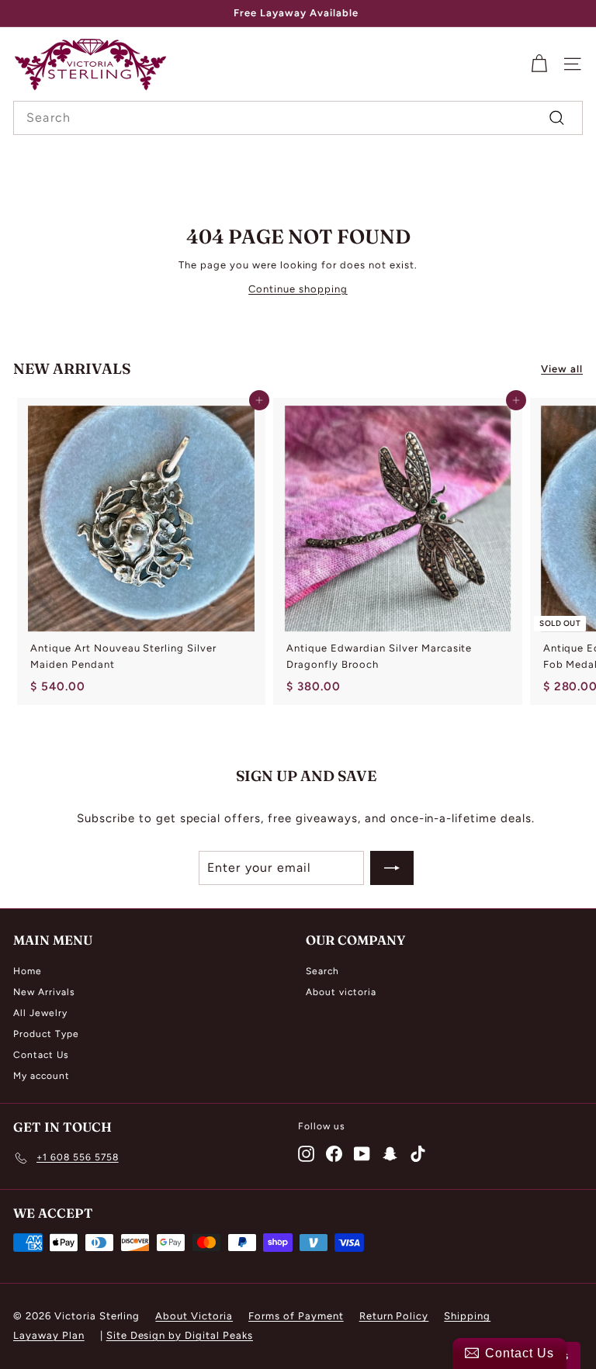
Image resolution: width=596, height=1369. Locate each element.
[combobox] (298, 118)
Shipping (467, 1316)
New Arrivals (44, 992)
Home (27, 971)
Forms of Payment (296, 1316)
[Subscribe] (392, 868)
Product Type (46, 1033)
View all (562, 369)
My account (41, 1075)
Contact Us (41, 1054)
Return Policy (394, 1316)
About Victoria (194, 1316)
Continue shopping (298, 289)
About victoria (341, 992)
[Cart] (539, 64)
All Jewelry (40, 1013)
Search (322, 971)
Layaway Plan (49, 1335)
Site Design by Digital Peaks (179, 1335)
